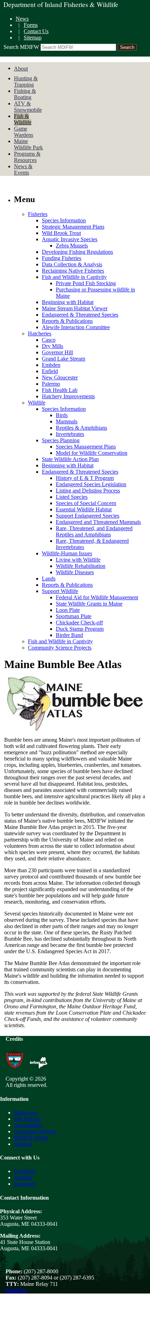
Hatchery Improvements (68, 396)
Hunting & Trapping (26, 81)
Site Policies (27, 1119)
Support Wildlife (60, 591)
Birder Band (69, 635)
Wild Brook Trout (61, 233)
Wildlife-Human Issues (67, 553)
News (22, 19)
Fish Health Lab (59, 390)
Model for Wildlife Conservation (91, 453)
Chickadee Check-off (79, 622)
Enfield (50, 371)
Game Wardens (23, 132)
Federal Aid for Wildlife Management (97, 597)
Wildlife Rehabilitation (80, 566)
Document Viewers (35, 1131)
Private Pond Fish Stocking (86, 283)
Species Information (64, 220)
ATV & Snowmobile (28, 107)
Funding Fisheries (61, 258)
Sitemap (33, 37)
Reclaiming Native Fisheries (73, 271)
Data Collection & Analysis (72, 264)
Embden (51, 365)
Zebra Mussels (72, 246)
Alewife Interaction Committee (76, 327)
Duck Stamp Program (80, 629)
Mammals (66, 421)
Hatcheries (39, 333)
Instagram (25, 1184)
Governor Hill (57, 352)
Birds (62, 415)
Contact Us (36, 31)
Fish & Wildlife (22, 119)
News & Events (23, 169)
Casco (48, 340)
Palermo (51, 384)
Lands (48, 578)
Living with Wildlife (78, 560)
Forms (31, 25)
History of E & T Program (85, 478)
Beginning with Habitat (67, 302)
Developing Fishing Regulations (77, 252)
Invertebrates (70, 434)
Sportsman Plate (73, 616)
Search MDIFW (21, 47)
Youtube (23, 1177)
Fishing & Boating (25, 94)
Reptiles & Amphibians (81, 428)
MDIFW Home (31, 1138)
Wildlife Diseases (75, 572)
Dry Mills (52, 346)
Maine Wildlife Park (28, 144)
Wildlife (36, 403)
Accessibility (28, 1125)
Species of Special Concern (86, 503)
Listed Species (72, 497)
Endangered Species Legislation (91, 484)
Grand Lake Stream (63, 359)
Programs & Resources (27, 157)
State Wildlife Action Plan (70, 459)
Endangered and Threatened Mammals (98, 522)
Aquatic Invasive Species (69, 239)
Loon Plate (68, 610)
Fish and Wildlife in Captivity (74, 277)
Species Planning (61, 440)
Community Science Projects (59, 648)
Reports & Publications (67, 321)
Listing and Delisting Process (88, 491)
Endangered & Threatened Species (80, 315)
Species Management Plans (86, 447)
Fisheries (37, 214)
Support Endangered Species (87, 516)
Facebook (25, 1171)
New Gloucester (60, 377)
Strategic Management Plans (73, 227)
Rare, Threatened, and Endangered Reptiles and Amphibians (94, 531)
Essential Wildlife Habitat (84, 509)
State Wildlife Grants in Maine (89, 604)
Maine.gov (26, 1113)
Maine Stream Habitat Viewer (74, 308)
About (21, 69)
